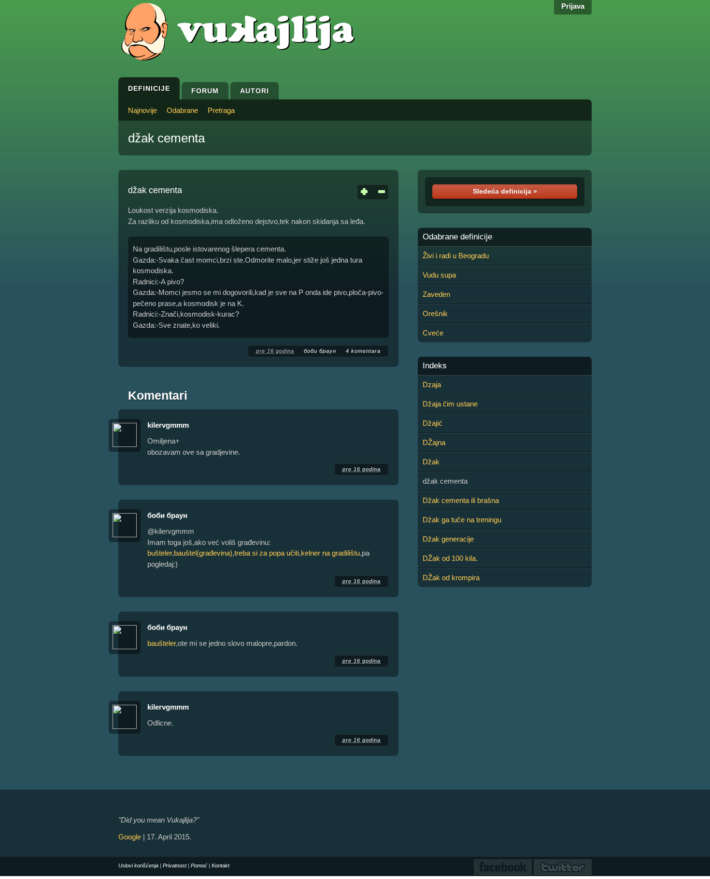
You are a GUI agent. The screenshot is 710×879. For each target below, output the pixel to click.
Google (129, 837)
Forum (205, 91)
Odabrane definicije (457, 237)
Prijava (572, 6)
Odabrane (182, 110)
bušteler (159, 553)
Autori (254, 91)
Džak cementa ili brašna (461, 500)
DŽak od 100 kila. (450, 558)
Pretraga (221, 110)
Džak (431, 462)
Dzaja (432, 384)
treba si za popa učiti (266, 553)
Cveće (433, 333)
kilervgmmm (168, 425)
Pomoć (199, 865)
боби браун (320, 351)
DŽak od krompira (451, 577)
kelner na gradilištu (330, 553)
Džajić (432, 423)
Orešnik (435, 313)
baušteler (161, 643)
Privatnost (174, 865)
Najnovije (142, 110)
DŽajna (434, 442)
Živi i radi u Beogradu (456, 255)
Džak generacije (448, 539)
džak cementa (166, 138)
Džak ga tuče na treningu (462, 520)
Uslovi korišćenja (138, 865)
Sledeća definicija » (505, 191)
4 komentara (363, 351)
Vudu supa (439, 275)
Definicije (149, 88)
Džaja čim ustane (450, 404)
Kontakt (220, 865)
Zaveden (436, 294)
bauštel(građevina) (203, 553)
